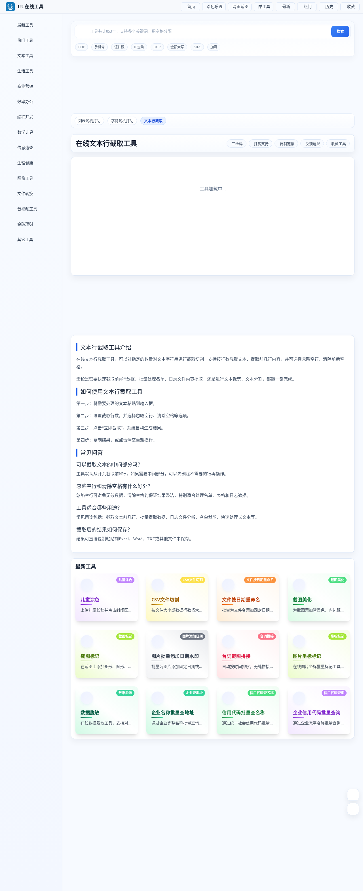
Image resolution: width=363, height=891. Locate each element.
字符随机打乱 (122, 121)
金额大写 (177, 47)
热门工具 (24, 40)
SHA (197, 47)
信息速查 (24, 148)
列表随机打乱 (89, 121)
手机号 (99, 47)
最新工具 (24, 25)
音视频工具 (26, 209)
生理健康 (24, 163)
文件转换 (24, 194)
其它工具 (24, 240)
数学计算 (24, 132)
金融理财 (24, 224)
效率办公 (24, 102)
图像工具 (24, 178)
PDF (81, 47)
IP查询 (139, 47)
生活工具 (24, 71)
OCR (157, 47)
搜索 (340, 31)
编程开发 (24, 117)
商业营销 (24, 86)
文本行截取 (153, 121)
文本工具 (24, 56)
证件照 (119, 47)
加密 (213, 47)
